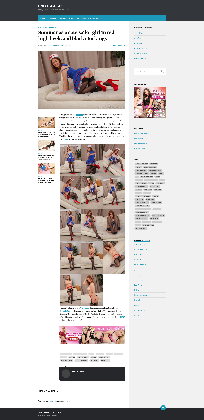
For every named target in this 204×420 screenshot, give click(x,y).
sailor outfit (104, 357)
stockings (94, 360)
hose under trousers (141, 295)
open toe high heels (143, 196)
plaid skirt (150, 199)
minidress (148, 189)
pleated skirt (157, 202)
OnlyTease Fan (50, 5)
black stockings (80, 354)
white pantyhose (140, 280)
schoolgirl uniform (143, 209)
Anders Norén (51, 416)
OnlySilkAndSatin (140, 53)
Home (42, 18)
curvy (162, 180)
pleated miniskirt (142, 202)
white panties (141, 228)
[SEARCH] (162, 71)
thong (138, 225)
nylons (63, 357)
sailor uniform (65, 121)
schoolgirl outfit (142, 205)
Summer (52, 27)
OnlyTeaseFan (51, 46)
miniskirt (158, 189)
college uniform (151, 180)
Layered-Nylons (140, 58)
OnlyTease (138, 38)
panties (72, 357)
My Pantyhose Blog (141, 144)
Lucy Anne (138, 285)
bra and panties (147, 176)
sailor (93, 357)
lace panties (154, 186)
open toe (147, 193)
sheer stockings (81, 360)
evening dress (141, 183)
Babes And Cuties (140, 138)
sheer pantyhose (158, 215)
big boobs (154, 164)
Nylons (136, 290)
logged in (51, 401)
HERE (66, 139)
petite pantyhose (140, 249)
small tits (154, 218)
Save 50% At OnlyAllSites (88, 18)
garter (109, 354)
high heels (119, 354)
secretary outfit (142, 212)
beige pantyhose (142, 164)
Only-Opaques (139, 43)
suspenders (105, 360)
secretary (157, 209)
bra (137, 176)
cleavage (139, 180)
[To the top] (163, 407)
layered (137, 300)
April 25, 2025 (65, 46)
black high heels (150, 167)
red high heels (83, 357)
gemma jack (138, 270)
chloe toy (137, 275)
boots (161, 173)
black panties (66, 354)
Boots (136, 305)
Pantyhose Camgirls (141, 133)
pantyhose (140, 199)
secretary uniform (143, 215)
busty (91, 354)
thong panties (148, 225)
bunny (136, 315)
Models (53, 18)
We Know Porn (139, 149)
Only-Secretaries (140, 48)
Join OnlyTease (66, 18)
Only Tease (43, 27)
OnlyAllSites (138, 33)
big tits (138, 167)
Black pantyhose (140, 265)
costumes (100, 354)
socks (138, 222)
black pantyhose (155, 170)
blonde (153, 173)
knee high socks (141, 186)
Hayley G (137, 254)
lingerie (139, 189)
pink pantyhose (139, 310)
